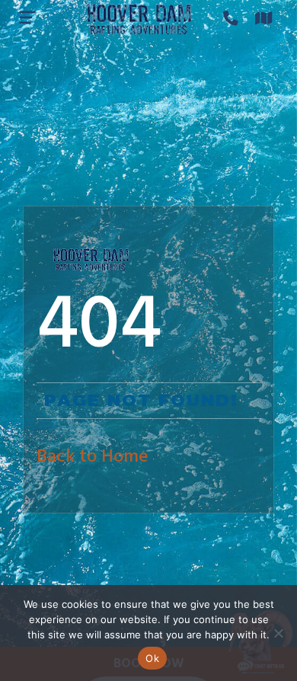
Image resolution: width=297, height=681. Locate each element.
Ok (152, 658)
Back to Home (92, 457)
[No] (278, 633)
